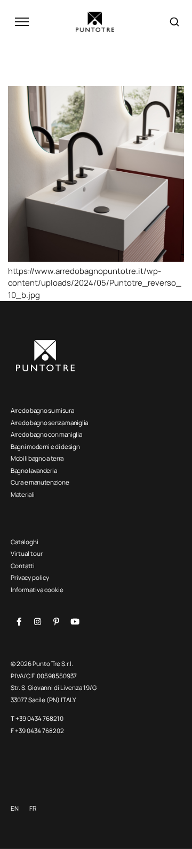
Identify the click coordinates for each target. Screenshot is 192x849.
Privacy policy (30, 577)
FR (32, 808)
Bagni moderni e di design (45, 447)
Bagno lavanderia (34, 471)
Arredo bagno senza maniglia (49, 423)
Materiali (22, 494)
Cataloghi (24, 542)
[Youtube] (75, 622)
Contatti (23, 566)
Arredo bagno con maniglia (46, 434)
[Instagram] (37, 622)
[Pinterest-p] (56, 622)
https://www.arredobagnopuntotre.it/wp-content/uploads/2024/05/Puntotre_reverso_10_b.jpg (94, 283)
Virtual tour (27, 553)
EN (15, 808)
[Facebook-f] (19, 622)
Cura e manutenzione (40, 482)
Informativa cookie (37, 590)
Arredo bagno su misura (42, 410)
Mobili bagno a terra (37, 458)
